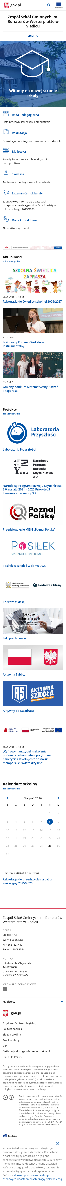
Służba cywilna (12, 1034)
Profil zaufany (11, 1040)
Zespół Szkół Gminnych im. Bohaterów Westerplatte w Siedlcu (33, 21)
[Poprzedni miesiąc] (7, 798)
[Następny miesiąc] (58, 798)
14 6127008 (10, 967)
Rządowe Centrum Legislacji (20, 1023)
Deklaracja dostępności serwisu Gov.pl (26, 1051)
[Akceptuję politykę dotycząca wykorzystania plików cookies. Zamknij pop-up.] (57, 1144)
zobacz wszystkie (11, 261)
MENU (31, 36)
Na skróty (9, 1001)
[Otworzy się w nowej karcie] (5, 989)
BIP (5, 1045)
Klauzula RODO (12, 1057)
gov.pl (16, 1013)
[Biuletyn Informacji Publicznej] (33, 247)
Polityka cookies (12, 1029)
